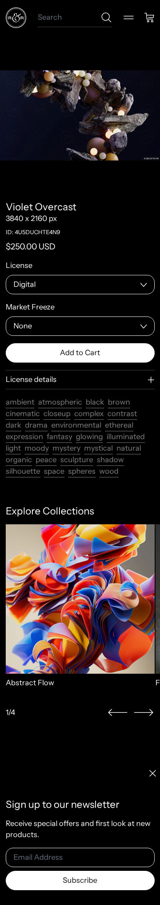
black (95, 402)
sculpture (76, 459)
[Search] (106, 17)
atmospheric (60, 402)
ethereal (119, 425)
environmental (76, 425)
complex (89, 413)
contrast (122, 413)
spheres (82, 471)
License (19, 265)
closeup (57, 413)
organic (19, 459)
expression (24, 436)
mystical (98, 448)
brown (119, 402)
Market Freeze (30, 307)
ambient (20, 402)
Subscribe (80, 880)
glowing (89, 436)
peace (46, 459)
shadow (110, 459)
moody (37, 448)
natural (129, 448)
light (13, 448)
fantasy (59, 436)
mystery (66, 448)
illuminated (126, 436)
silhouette (23, 471)
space (54, 471)
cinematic (23, 413)
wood (109, 471)
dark (13, 425)
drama (36, 425)
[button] (118, 712)
